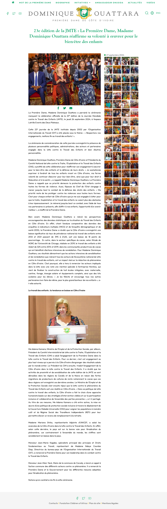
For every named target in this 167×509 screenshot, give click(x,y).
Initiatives (81, 2)
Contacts (53, 503)
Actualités (135, 2)
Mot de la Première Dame (35, 2)
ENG (158, 13)
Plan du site (94, 503)
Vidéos (151, 2)
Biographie (63, 2)
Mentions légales (110, 503)
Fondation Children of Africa (73, 503)
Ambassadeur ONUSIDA (109, 2)
